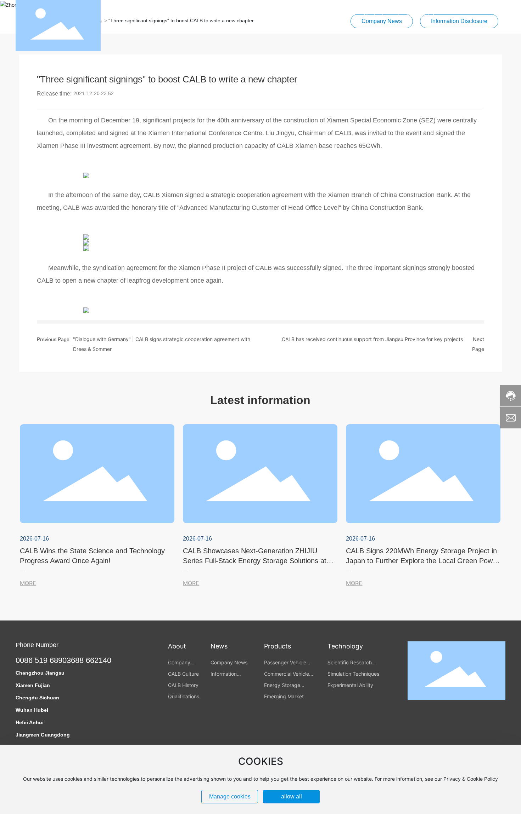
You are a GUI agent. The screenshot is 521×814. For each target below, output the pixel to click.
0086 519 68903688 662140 (63, 660)
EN (501, 25)
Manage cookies (230, 796)
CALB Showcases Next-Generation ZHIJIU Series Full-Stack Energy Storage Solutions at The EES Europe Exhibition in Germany (254, 561)
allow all (291, 796)
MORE (28, 583)
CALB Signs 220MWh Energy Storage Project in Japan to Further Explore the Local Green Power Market (422, 561)
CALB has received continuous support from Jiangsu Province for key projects (372, 339)
